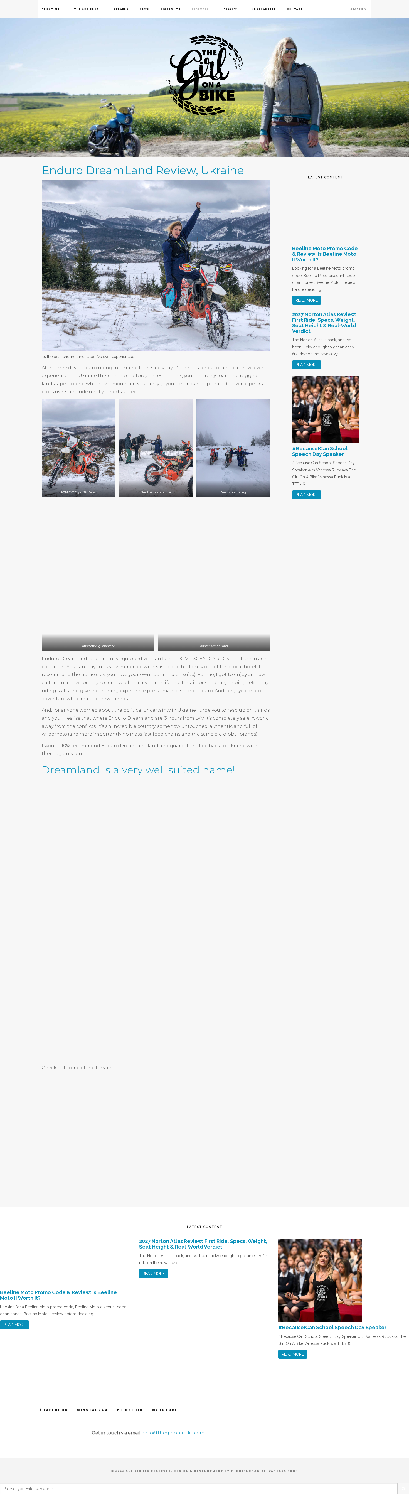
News (144, 9)
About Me (51, 9)
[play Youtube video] (156, 1140)
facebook (56, 1410)
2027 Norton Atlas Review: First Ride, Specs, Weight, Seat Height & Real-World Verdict (324, 322)
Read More (306, 300)
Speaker (121, 9)
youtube (167, 1410)
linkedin (131, 1410)
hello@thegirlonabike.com (172, 1433)
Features (200, 9)
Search (357, 9)
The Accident (86, 9)
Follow (230, 9)
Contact (295, 9)
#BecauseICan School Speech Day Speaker (320, 451)
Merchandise (264, 9)
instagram (94, 1410)
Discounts (170, 9)
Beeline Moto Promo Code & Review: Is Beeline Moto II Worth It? (325, 253)
